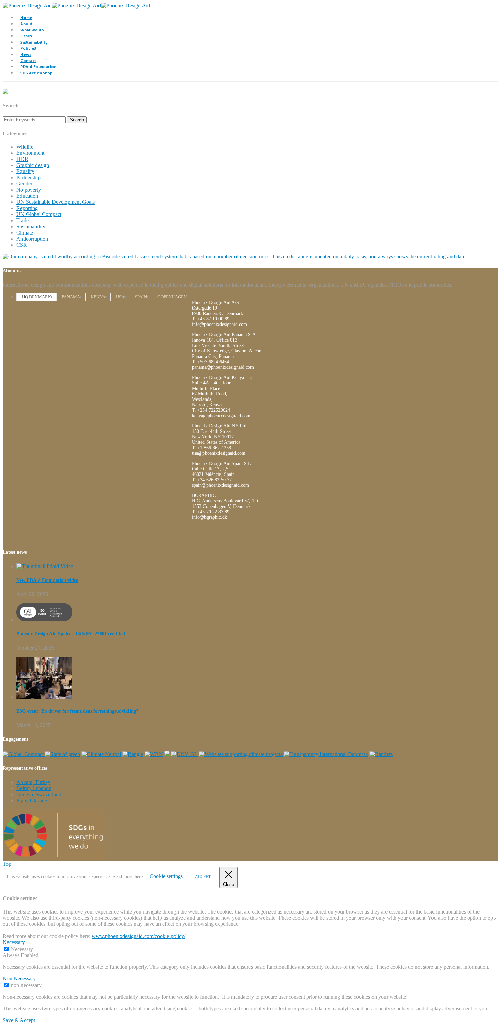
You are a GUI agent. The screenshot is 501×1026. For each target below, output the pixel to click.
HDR (22, 159)
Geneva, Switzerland (38, 794)
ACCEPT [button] (203, 876)
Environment (30, 153)
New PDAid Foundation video (47, 580)
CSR (21, 245)
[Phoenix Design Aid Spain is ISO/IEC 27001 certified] (44, 619)
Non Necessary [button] (19, 978)
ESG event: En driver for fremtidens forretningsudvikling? (77, 711)
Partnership (28, 177)
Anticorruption (32, 239)
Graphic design (32, 165)
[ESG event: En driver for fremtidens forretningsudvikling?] (44, 697)
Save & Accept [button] (19, 1020)
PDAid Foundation (38, 66)
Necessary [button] (14, 942)
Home (26, 17)
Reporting (27, 208)
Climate (24, 233)
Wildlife (24, 147)
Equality (25, 171)
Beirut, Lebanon (33, 788)
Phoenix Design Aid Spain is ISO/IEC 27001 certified (70, 633)
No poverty (28, 190)
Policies (28, 48)
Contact (28, 60)
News (25, 54)
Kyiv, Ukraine (31, 800)
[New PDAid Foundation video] (44, 566)
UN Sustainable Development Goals (55, 202)
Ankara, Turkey (33, 782)
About (26, 23)
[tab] (36, 296)
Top (7, 864)
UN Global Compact (38, 214)
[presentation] (36, 296)
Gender (24, 183)
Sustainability (34, 42)
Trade (22, 220)
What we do (32, 29)
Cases (26, 36)
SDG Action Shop (36, 72)
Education (27, 196)
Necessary (22, 949)
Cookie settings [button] (166, 876)
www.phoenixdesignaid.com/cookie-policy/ (138, 936)
